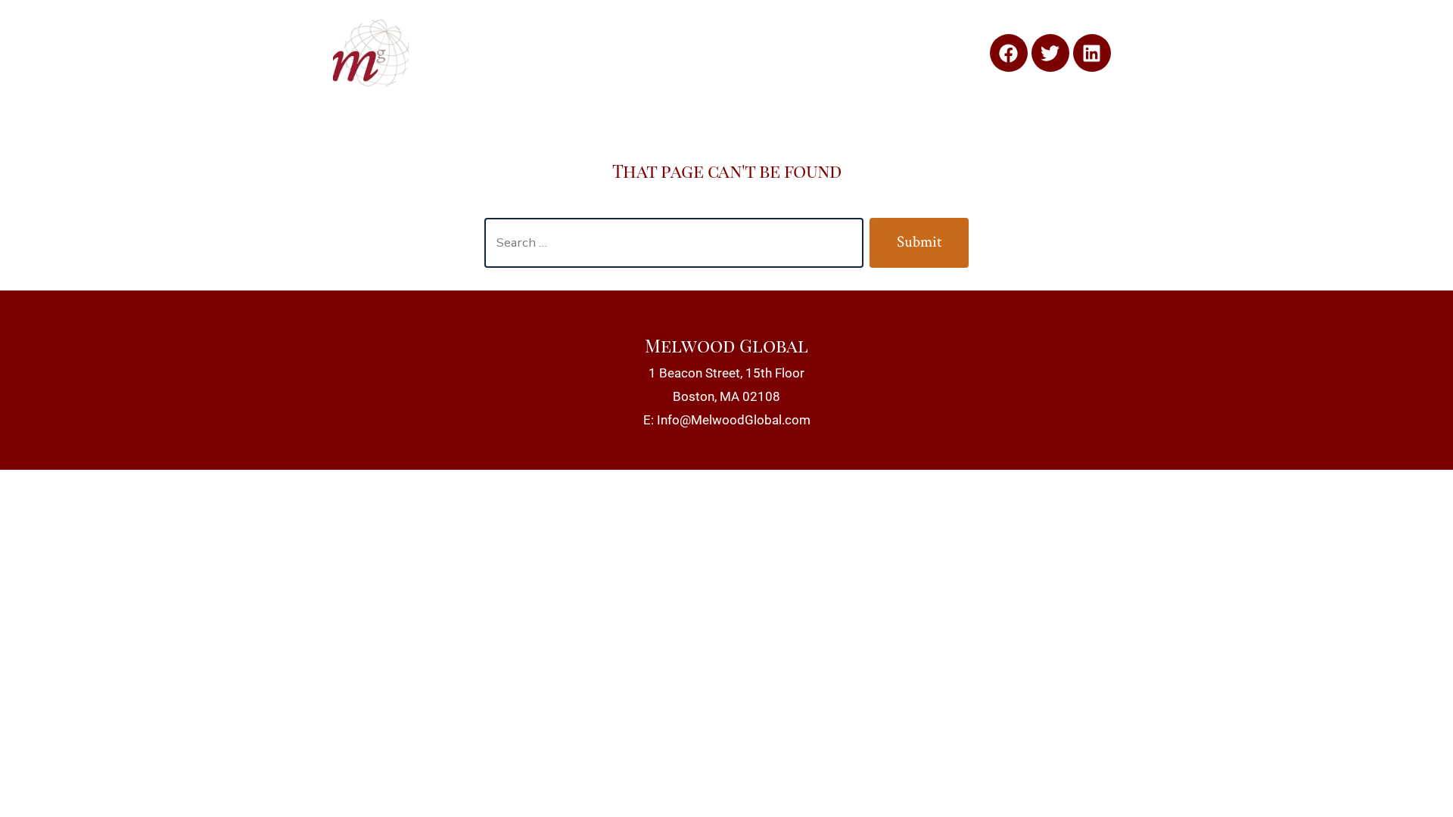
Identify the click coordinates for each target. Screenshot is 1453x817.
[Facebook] (1009, 53)
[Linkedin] (1092, 53)
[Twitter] (1050, 53)
